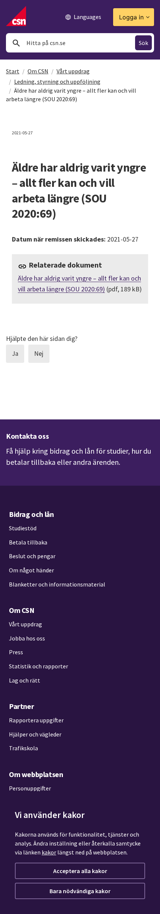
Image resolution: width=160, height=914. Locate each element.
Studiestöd (22, 528)
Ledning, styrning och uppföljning (57, 81)
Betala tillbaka (28, 542)
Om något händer (31, 570)
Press (16, 652)
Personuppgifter (30, 788)
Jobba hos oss (27, 638)
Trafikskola (23, 748)
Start (12, 71)
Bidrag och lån (31, 514)
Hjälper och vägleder (35, 734)
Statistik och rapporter (38, 666)
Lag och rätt (24, 680)
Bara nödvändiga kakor (80, 891)
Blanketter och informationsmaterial (57, 584)
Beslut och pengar (32, 556)
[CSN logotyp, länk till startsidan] (16, 16)
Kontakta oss (27, 436)
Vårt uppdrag (73, 71)
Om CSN (38, 71)
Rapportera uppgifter (36, 720)
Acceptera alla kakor (80, 871)
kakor (49, 852)
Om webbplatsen (36, 774)
